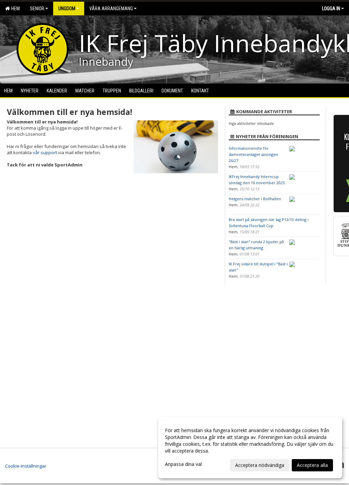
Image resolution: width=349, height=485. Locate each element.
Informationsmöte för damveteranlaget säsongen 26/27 (253, 154)
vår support (45, 152)
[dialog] (250, 447)
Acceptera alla (312, 465)
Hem (14, 8)
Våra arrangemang (111, 8)
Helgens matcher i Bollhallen (255, 198)
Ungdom (66, 8)
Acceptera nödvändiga (259, 465)
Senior (37, 8)
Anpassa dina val (183, 464)
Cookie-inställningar (25, 466)
